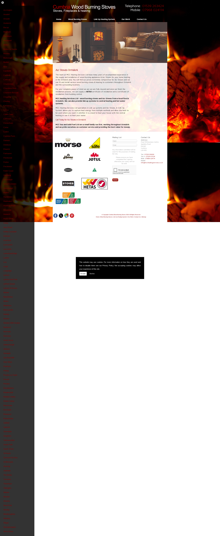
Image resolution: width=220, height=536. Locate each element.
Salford (6, 423)
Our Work (126, 19)
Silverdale (7, 432)
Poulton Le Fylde (10, 375)
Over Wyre (7, 362)
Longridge (7, 271)
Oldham (6, 349)
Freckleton (7, 167)
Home (58, 19)
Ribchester (7, 405)
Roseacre (7, 414)
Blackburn (7, 36)
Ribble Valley (8, 401)
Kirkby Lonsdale (10, 232)
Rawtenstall (8, 392)
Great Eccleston (9, 184)
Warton (6, 492)
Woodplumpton (9, 527)
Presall (6, 379)
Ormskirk (7, 353)
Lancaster (7, 249)
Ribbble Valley (9, 397)
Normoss (7, 336)
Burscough (7, 58)
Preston (6, 384)
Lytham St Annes (10, 288)
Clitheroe (7, 119)
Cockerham (8, 123)
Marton (6, 292)
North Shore (8, 340)
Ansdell (6, 14)
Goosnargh (7, 180)
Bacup (6, 27)
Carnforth (7, 71)
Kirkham (6, 236)
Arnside (6, 19)
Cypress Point (9, 136)
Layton (6, 258)
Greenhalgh (8, 188)
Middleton (7, 306)
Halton (6, 193)
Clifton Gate (8, 114)
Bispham (7, 32)
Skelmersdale (9, 440)
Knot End (7, 240)
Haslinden (7, 201)
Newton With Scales (11, 323)
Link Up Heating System (104, 19)
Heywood (7, 210)
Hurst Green (8, 219)
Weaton (6, 497)
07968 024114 (153, 10)
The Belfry (7, 475)
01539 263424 (153, 6)
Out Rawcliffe (8, 358)
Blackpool (7, 41)
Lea (5, 262)
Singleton (7, 436)
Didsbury (7, 145)
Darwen (6, 140)
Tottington (7, 488)
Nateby (6, 314)
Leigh (5, 266)
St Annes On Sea (10, 458)
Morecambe (8, 310)
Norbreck (7, 327)
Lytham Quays (9, 284)
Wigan (6, 523)
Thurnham (7, 484)
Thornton (7, 479)
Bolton (6, 45)
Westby (6, 510)
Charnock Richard (10, 93)
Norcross (7, 332)
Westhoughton (9, 514)
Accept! (83, 274)
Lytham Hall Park (10, 279)
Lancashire (7, 245)
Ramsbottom (8, 388)
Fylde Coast (8, 171)
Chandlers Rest (9, 88)
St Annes (7, 453)
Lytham (6, 275)
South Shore (8, 449)
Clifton (6, 110)
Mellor (5, 301)
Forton (6, 162)
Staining (6, 466)
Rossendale (8, 418)
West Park (7, 505)
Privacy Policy (107, 266)
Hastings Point (9, 206)
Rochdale (7, 410)
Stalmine (7, 471)
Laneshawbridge (10, 253)
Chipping (7, 97)
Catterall (6, 80)
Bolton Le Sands (10, 49)
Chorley (6, 101)
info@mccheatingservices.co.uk (152, 162)
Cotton (6, 132)
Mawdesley (8, 297)
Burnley (6, 54)
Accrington (7, 10)
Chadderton (8, 84)
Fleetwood (7, 158)
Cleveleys (7, 106)
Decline (92, 274)
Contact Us (142, 19)
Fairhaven (7, 153)
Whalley (6, 518)
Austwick (7, 23)
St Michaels (8, 462)
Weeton (6, 501)
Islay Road (7, 227)
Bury (5, 67)
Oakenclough (8, 345)
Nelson (6, 319)
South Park (7, 445)
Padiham (7, 366)
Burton (6, 62)
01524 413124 (150, 156)
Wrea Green (8, 531)
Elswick (6, 149)
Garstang (7, 175)
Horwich (6, 214)
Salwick (6, 427)
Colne (5, 127)
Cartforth (6, 75)
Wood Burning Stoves (77, 19)
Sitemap (144, 217)
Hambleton (7, 197)
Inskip (5, 223)
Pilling (6, 371)
